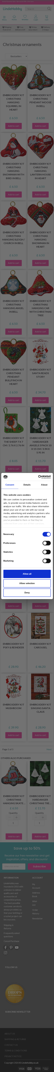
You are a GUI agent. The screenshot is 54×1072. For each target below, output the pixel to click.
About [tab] (44, 485)
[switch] (46, 543)
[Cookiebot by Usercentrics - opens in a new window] (38, 477)
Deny (27, 592)
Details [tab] (27, 485)
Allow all (27, 574)
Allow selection (27, 583)
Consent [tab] (9, 485)
